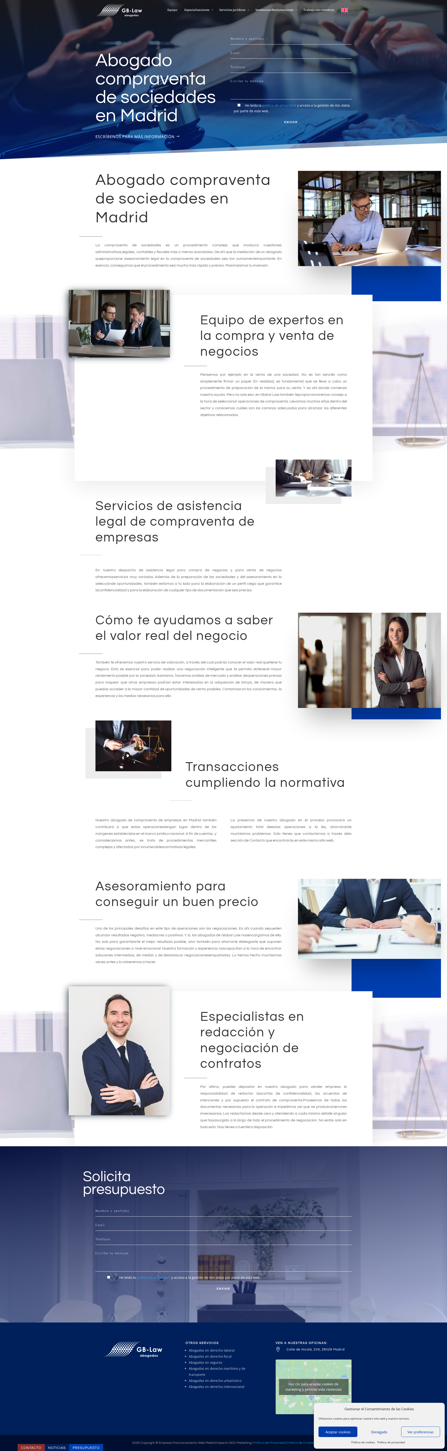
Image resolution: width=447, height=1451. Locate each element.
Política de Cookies (301, 1442)
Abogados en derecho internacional (216, 1386)
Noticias (57, 1448)
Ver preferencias (420, 1432)
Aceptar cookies (338, 1432)
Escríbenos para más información (135, 136)
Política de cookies (363, 1442)
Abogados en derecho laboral (212, 1350)
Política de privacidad (391, 1442)
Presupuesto (86, 1448)
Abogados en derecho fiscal (210, 1356)
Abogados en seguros (205, 1362)
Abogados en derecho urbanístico (215, 1380)
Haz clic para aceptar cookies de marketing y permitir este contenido (313, 1387)
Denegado (379, 1432)
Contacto (31, 1448)
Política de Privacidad (269, 1442)
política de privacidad (279, 105)
